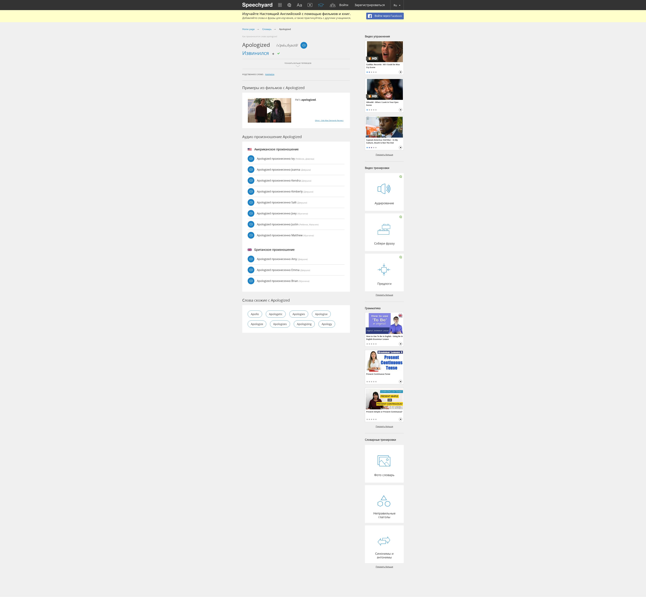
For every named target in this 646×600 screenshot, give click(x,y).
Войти (343, 5)
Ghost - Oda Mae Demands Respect (329, 120)
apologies (299, 314)
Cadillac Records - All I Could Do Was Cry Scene (383, 66)
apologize (269, 74)
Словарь (267, 29)
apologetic (275, 314)
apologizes (280, 324)
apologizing (304, 324)
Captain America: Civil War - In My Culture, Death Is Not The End (382, 141)
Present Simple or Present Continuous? (384, 411)
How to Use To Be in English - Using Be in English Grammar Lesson (384, 337)
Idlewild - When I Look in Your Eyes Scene (382, 103)
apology (327, 324)
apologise (321, 314)
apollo (255, 314)
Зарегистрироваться (370, 5)
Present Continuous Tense (378, 374)
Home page (248, 29)
